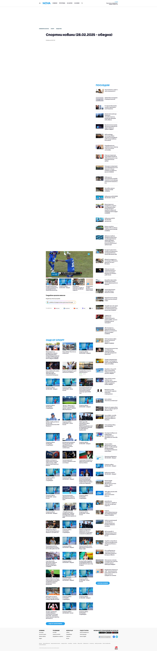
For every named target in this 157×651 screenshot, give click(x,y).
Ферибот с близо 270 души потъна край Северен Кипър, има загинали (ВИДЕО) (110, 371)
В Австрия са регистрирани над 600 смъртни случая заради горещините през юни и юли (111, 180)
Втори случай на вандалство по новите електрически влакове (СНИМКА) (111, 228)
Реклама (40, 643)
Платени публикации (42, 644)
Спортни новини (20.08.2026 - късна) (67, 612)
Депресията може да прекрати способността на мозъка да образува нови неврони (110, 116)
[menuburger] (40, 3)
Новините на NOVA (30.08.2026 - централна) (110, 220)
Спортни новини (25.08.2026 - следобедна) (83, 497)
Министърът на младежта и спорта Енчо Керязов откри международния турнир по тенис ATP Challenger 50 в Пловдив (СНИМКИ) (52, 355)
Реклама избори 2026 (46, 643)
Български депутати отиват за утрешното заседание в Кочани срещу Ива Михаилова (111, 252)
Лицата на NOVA (56, 634)
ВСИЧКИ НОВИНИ (103, 583)
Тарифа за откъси (64, 643)
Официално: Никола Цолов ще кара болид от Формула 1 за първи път (52, 531)
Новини (54, 3)
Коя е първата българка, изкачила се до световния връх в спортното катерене (52, 372)
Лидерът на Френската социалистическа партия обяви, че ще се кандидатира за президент (111, 319)
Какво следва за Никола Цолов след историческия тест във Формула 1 (52, 423)
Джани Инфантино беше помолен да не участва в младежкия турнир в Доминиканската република (52, 581)
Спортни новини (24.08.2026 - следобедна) (66, 531)
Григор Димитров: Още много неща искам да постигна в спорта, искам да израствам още (85, 390)
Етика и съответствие (106, 643)
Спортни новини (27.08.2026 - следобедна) (50, 444)
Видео (40, 638)
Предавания (69, 634)
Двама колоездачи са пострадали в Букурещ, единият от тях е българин (111, 261)
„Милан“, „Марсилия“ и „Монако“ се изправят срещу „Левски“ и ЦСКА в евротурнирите (69, 407)
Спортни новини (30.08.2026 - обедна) (85, 352)
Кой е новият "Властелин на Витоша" (69, 352)
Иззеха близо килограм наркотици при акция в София (111, 299)
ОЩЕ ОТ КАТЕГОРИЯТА (55, 623)
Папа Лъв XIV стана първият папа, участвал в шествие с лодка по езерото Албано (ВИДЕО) (111, 381)
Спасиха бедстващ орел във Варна (110, 425)
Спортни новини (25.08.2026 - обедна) (51, 512)
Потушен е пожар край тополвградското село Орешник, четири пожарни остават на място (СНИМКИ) (111, 169)
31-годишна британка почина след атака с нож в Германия (111, 107)
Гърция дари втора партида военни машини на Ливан (110, 291)
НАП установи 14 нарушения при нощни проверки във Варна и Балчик (111, 533)
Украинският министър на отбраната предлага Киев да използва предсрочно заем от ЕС (111, 351)
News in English (83, 636)
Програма (62, 3)
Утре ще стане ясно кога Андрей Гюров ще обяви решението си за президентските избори (111, 157)
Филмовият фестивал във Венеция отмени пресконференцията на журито (111, 282)
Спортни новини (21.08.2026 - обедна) (84, 597)
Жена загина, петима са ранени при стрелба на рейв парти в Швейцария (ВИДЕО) (111, 562)
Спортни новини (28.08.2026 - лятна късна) (67, 389)
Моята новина (42, 636)
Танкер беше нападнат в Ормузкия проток (111, 98)
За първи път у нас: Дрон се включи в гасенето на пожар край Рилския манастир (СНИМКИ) (111, 308)
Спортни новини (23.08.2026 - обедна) (68, 561)
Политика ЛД (92, 643)
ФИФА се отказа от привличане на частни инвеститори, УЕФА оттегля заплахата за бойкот (52, 462)
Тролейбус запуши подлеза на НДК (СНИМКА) (110, 190)
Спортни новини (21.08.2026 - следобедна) (66, 598)
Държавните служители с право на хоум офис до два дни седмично (111, 503)
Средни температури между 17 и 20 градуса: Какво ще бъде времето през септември (111, 361)
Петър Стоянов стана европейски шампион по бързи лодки (85, 547)
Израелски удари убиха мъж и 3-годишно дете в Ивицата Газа (111, 409)
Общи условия (80, 643)
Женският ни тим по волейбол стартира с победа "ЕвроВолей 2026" (52, 598)
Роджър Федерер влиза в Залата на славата (69, 371)
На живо (76, 3)
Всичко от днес (42, 634)
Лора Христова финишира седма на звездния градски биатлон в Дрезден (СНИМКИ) (51, 563)
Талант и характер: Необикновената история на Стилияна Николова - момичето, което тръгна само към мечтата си (52, 615)
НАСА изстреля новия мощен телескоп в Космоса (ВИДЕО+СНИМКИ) (110, 341)
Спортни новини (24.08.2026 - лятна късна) (84, 513)
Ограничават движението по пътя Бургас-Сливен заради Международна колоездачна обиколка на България (111, 447)
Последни (41, 632)
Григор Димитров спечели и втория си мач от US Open (69, 461)
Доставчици (70, 643)
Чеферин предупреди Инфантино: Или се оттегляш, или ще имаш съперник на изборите (85, 531)
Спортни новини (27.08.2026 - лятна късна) (67, 423)
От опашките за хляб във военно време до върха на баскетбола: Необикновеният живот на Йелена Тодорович (85, 480)
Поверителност (85, 643)
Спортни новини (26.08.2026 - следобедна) (50, 479)
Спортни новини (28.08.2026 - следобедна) (50, 407)
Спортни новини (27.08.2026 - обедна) (84, 443)
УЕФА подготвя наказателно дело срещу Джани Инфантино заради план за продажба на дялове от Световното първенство (86, 426)
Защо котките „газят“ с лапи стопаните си (111, 90)
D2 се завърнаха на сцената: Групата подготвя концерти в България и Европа (110, 552)
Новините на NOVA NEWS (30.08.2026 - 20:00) (111, 197)
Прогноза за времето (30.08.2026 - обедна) (111, 457)
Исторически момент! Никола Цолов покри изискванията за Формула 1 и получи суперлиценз (68, 445)
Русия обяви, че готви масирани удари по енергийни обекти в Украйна (110, 417)
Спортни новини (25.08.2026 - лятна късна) (51, 497)
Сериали (68, 636)
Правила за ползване (98, 643)
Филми (67, 638)
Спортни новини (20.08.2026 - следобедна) (83, 613)
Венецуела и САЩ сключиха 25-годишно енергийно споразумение (110, 391)
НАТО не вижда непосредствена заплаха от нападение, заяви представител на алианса (111, 137)
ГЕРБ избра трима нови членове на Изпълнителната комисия (111, 494)
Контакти (75, 643)
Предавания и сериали (58, 636)
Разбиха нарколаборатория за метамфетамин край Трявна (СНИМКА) (111, 513)
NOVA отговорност (84, 632)
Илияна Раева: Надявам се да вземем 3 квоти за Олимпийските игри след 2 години (86, 563)
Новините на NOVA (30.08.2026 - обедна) (110, 473)
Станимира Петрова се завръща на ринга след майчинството (86, 461)
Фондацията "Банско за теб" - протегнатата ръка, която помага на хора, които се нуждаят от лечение (111, 572)
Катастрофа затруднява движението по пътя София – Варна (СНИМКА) (110, 483)
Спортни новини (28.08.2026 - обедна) (85, 406)
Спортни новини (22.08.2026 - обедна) (68, 579)
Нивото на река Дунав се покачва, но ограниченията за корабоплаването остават (111, 523)
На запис (69, 3)
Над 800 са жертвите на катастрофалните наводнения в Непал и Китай (111, 543)
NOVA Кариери (83, 634)
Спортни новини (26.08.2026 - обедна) (68, 478)
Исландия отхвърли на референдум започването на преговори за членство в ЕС (111, 435)
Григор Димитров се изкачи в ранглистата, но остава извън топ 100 (52, 547)
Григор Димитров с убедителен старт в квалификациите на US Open (68, 497)
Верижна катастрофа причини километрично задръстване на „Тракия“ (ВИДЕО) (111, 127)
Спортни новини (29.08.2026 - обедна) (51, 388)
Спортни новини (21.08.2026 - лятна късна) (84, 580)
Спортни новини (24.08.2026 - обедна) (68, 546)
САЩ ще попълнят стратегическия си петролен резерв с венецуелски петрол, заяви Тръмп (110, 271)
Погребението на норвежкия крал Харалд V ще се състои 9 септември (111, 147)
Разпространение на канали (55, 643)
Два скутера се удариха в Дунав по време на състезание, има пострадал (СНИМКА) (111, 330)
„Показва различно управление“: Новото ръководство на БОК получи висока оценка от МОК (69, 514)
